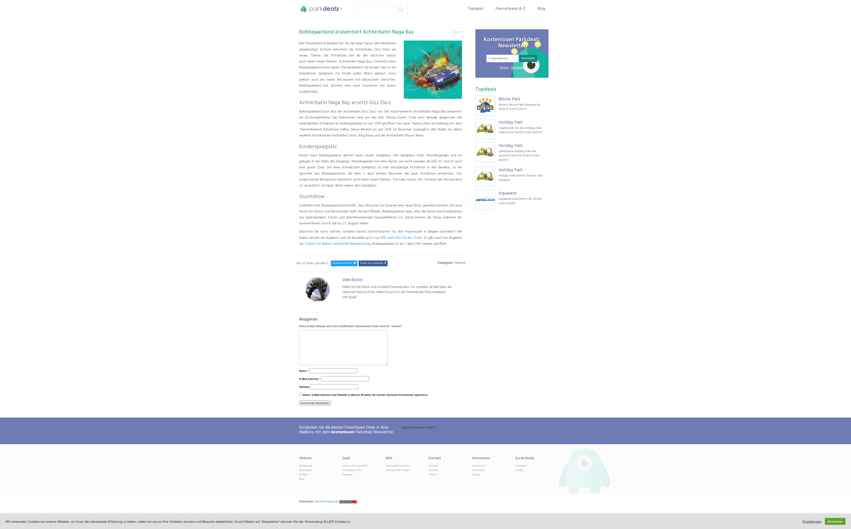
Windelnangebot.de (327, 501)
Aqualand (507, 193)
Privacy (504, 67)
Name (303, 371)
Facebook (521, 466)
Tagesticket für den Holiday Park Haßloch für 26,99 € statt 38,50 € (520, 130)
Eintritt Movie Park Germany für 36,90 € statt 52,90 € (520, 107)
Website (304, 387)
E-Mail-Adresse (309, 379)
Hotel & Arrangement (354, 466)
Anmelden (528, 58)
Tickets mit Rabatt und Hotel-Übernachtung (337, 244)
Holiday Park (511, 122)
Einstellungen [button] (812, 521)
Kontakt (433, 466)
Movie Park (509, 99)
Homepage (305, 466)
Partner (303, 475)
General (459, 263)
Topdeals (475, 9)
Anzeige (433, 470)
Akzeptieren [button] (835, 521)
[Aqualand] (485, 200)
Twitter (519, 470)
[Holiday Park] (485, 129)
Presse (432, 475)
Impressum (479, 466)
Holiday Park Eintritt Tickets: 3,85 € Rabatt (520, 178)
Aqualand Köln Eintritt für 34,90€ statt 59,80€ (520, 201)
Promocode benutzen (398, 466)
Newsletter (305, 470)
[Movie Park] (485, 106)
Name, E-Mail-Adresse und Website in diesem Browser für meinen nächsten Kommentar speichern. (365, 395)
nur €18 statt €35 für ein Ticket (398, 238)
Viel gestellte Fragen (398, 470)
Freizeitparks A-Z (510, 9)
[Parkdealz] (320, 8)
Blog (541, 9)
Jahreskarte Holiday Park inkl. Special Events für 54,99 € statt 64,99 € (519, 156)
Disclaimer (517, 67)
